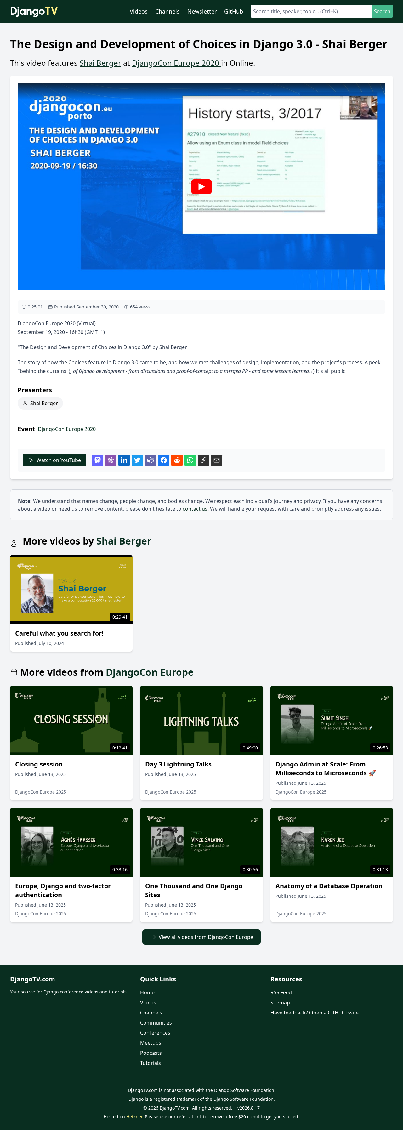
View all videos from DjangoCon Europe (206, 937)
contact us (195, 508)
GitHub (233, 11)
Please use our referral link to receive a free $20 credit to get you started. (222, 1117)
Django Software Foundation (243, 1099)
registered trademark (176, 1099)
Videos (139, 11)
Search (382, 11)
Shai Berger (100, 63)
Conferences (155, 1032)
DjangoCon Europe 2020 (176, 63)
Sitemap (280, 1002)
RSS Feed (281, 992)
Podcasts (151, 1052)
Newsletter (202, 11)
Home (147, 992)
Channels (167, 11)
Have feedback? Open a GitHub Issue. (315, 1012)
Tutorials (150, 1062)
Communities (156, 1022)
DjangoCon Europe (150, 672)
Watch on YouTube (59, 460)
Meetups (150, 1042)
